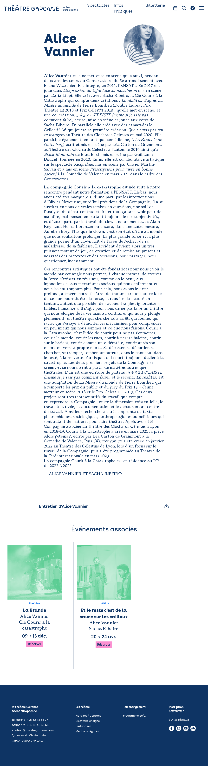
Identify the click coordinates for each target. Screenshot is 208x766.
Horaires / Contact (88, 715)
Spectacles (98, 5)
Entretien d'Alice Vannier (63, 506)
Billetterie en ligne (88, 720)
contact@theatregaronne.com (32, 730)
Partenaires (83, 726)
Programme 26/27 (135, 715)
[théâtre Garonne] (45, 8)
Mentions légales (87, 731)
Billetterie (155, 5)
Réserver (34, 644)
